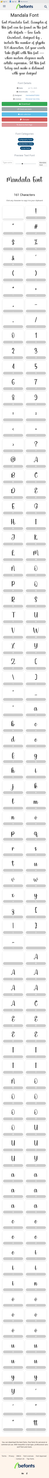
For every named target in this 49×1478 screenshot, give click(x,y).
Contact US (20, 1459)
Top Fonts (30, 1459)
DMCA (18, 1456)
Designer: (18, 95)
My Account (24, 1)
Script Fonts (25, 148)
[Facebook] (26, 1473)
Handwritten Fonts (26, 144)
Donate (25, 119)
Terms (4, 1456)
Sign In (4, 1)
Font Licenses (28, 1456)
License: (18, 99)
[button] (46, 7)
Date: (21, 88)
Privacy (11, 1456)
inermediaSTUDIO (32, 95)
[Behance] (23, 1473)
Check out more (26, 109)
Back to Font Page (25, 125)
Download (25, 104)
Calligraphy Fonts (25, 139)
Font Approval (41, 1456)
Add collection (25, 114)
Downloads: (23, 92)
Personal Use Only (33, 99)
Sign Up (12, 1)
